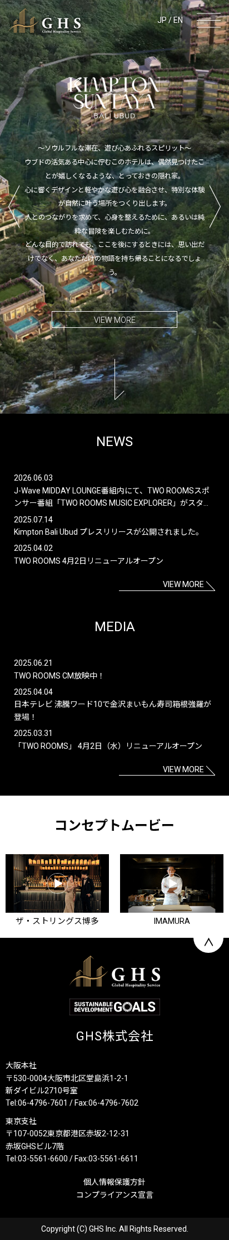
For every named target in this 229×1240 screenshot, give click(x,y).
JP (162, 20)
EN (178, 20)
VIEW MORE (115, 320)
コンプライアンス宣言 (114, 1194)
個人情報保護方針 (114, 1182)
